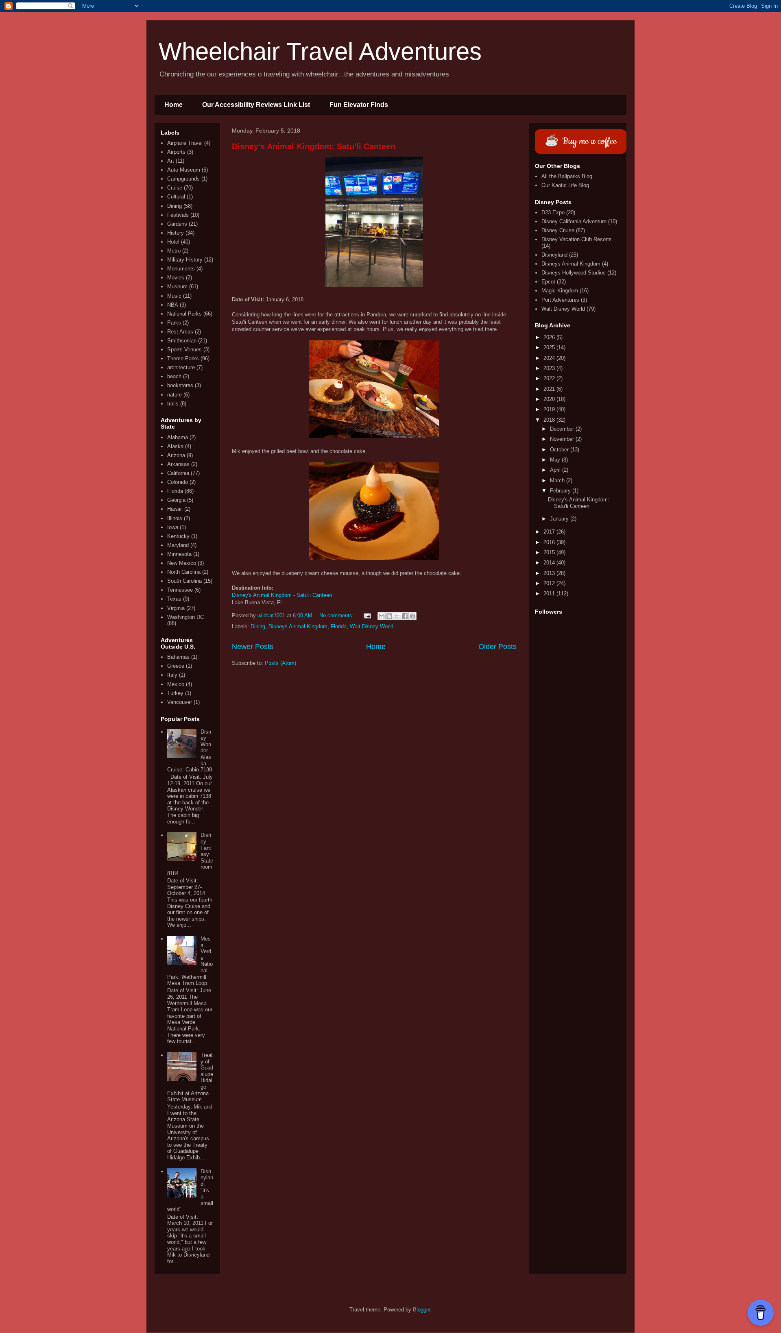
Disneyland (554, 255)
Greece (175, 666)
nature (174, 395)
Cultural (176, 197)
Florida (339, 626)
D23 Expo (553, 212)
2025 (549, 347)
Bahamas (178, 657)
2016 (549, 542)
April (556, 470)
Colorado (177, 482)
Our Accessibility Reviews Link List (256, 104)
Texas (174, 599)
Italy (172, 675)
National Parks (184, 314)
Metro (174, 251)
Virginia (176, 608)
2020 (549, 399)
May (556, 460)
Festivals (178, 215)
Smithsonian (181, 341)
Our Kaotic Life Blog (565, 185)
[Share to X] (397, 616)
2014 (549, 563)
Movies (175, 277)
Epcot (548, 282)
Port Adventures (560, 300)
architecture (181, 367)
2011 (549, 593)
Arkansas (178, 464)
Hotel (173, 242)
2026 (549, 337)
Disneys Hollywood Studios (573, 273)
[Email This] (381, 616)
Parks (174, 323)
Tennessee (180, 590)
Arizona (176, 455)
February (561, 491)
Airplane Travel (185, 143)
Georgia (176, 500)
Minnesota (179, 554)
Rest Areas (180, 332)
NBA (172, 305)
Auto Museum (183, 170)
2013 (549, 573)
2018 (549, 420)
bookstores (180, 385)
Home (173, 104)
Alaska (175, 446)
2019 (549, 409)
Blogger (421, 1310)
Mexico (175, 684)
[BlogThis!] (389, 616)
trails (173, 404)
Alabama (177, 437)
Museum (177, 286)
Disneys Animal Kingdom (297, 626)
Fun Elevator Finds (358, 104)
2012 (549, 583)
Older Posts (497, 647)
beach (174, 376)
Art (170, 161)
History (175, 233)
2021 (549, 389)
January (560, 519)
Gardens (177, 224)
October (560, 450)
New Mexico (181, 563)
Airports (176, 152)
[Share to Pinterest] (412, 616)
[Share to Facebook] (405, 616)
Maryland (178, 545)
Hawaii (175, 509)
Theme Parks (183, 358)
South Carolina (184, 581)
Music (174, 296)
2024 (549, 358)
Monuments (181, 269)
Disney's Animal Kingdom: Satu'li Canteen (313, 146)
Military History (185, 260)
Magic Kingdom (559, 291)
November (563, 439)
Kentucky (178, 536)
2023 (549, 368)
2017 (549, 532)
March (558, 480)
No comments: (337, 615)
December (563, 429)
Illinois (174, 518)
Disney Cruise (557, 230)
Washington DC (185, 617)
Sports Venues (184, 349)
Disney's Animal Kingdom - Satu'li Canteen (282, 595)
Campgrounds (183, 179)
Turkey (175, 693)
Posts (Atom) (280, 663)
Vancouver (179, 702)
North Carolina (184, 572)
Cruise (174, 188)
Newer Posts (252, 647)
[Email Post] (367, 615)
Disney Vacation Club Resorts (576, 239)
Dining (258, 626)
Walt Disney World (371, 626)
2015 (549, 552)
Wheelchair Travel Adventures (320, 51)
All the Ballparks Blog (566, 176)
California (178, 473)
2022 (549, 378)
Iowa (172, 527)
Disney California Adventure (573, 221)
